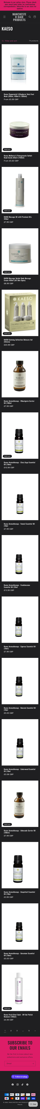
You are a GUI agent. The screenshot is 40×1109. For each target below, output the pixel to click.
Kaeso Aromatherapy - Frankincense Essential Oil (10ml (17, 586)
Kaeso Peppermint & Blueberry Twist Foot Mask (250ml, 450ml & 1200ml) (19, 95)
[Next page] (35, 1030)
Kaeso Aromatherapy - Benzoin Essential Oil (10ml (20, 709)
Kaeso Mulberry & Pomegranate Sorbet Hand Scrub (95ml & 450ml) (18, 156)
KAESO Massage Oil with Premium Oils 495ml (18, 218)
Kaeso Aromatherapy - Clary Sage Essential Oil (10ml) (19, 463)
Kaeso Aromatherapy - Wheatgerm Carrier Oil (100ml (19, 402)
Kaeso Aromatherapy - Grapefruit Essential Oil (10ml (19, 893)
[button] (4, 16)
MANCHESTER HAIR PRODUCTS (19, 1102)
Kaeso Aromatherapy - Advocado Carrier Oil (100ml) (20, 832)
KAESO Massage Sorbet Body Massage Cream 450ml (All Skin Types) (17, 279)
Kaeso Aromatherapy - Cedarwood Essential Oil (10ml (19, 770)
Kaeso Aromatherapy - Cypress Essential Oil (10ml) (20, 647)
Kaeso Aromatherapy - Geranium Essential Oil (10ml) (19, 954)
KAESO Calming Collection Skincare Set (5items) (18, 341)
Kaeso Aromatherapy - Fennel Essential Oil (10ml (19, 525)
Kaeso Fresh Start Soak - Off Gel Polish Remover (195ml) (18, 1016)
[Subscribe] (33, 1063)
